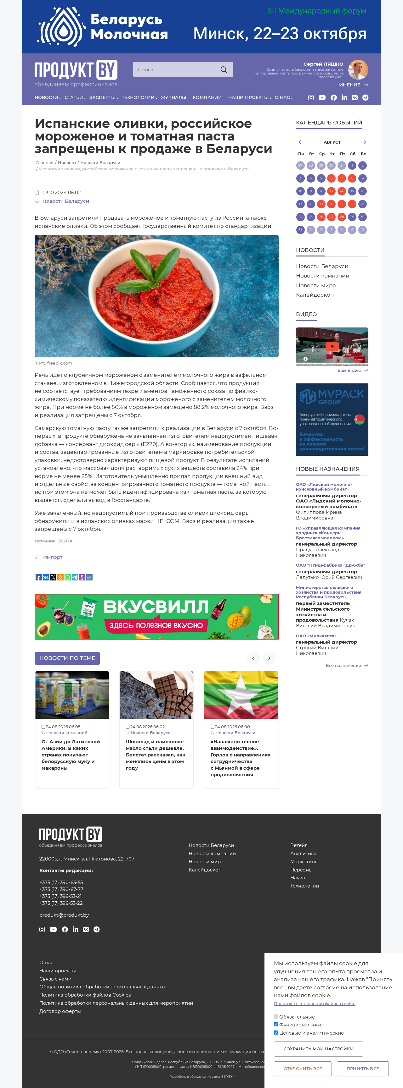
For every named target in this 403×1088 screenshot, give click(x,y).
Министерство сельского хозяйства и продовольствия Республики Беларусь (328, 592)
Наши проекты (248, 97)
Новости (46, 97)
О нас (282, 97)
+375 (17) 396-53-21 (60, 896)
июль (307, 142)
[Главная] (76, 73)
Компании (207, 97)
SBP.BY (227, 1076)
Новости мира (316, 285)
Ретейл (299, 845)
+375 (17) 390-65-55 (61, 882)
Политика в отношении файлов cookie (314, 1003)
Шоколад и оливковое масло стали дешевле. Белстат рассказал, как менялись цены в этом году (155, 755)
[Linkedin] (344, 97)
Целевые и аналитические (311, 1033)
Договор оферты (60, 1011)
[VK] (355, 97)
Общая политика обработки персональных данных (102, 987)
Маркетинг (303, 862)
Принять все (363, 1068)
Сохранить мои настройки (319, 1049)
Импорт (52, 557)
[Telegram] (365, 97)
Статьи (74, 97)
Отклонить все (303, 1068)
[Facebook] (334, 97)
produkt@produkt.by (64, 915)
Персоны (301, 870)
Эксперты (102, 97)
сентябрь (357, 142)
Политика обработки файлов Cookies (85, 995)
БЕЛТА (65, 541)
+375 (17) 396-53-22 (61, 903)
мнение (350, 85)
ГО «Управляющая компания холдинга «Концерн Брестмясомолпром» (328, 533)
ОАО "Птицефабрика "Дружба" (330, 565)
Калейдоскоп (315, 295)
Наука (297, 878)
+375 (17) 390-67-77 (61, 889)
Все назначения (344, 665)
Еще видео (350, 370)
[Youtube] (322, 97)
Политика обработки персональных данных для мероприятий (116, 1003)
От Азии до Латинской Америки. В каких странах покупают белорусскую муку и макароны (71, 755)
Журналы (173, 97)
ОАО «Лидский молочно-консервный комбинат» (324, 487)
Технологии (138, 97)
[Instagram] (311, 97)
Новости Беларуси (66, 201)
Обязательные (297, 1017)
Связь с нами (55, 979)
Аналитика (303, 853)
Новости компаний (66, 732)
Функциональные (301, 1025)
